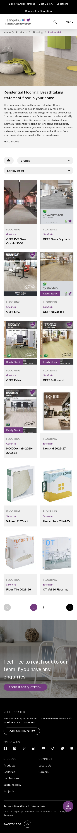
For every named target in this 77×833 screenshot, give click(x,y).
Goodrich (11, 234)
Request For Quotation (38, 10)
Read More (11, 141)
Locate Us (62, 3)
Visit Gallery (46, 3)
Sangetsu (47, 443)
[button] (17, 824)
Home (7, 32)
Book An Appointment (22, 3)
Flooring (38, 32)
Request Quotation (65, 798)
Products (21, 32)
